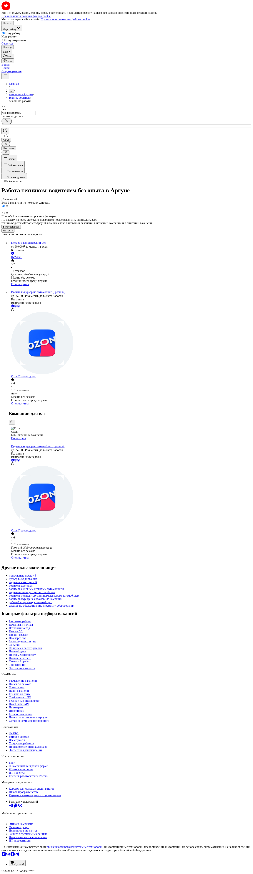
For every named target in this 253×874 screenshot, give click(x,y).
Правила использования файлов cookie (65, 19)
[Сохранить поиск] (5, 131)
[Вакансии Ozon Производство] (130, 343)
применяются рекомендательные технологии (74, 846)
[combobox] (18, 113)
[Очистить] (6, 121)
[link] (7, 56)
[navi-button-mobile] (5, 76)
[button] (5, 64)
